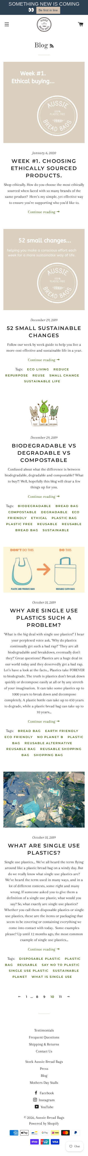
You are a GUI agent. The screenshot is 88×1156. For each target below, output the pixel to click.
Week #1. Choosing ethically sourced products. (44, 168)
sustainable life (42, 381)
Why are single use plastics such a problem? (44, 617)
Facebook (46, 1093)
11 (60, 997)
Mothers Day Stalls (44, 1082)
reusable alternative (48, 743)
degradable (54, 512)
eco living (38, 369)
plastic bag (64, 518)
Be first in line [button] (48, 10)
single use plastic (29, 970)
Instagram (46, 1100)
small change (64, 375)
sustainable (56, 530)
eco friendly (19, 737)
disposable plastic (39, 958)
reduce (61, 369)
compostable (22, 512)
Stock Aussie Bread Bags (44, 1061)
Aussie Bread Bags (50, 1117)
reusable (47, 524)
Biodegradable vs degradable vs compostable (44, 453)
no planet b (50, 737)
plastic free (19, 524)
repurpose (16, 375)
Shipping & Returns (44, 1044)
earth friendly (62, 731)
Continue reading (42, 212)
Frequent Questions (44, 1037)
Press (44, 1068)
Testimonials (44, 1030)
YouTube (46, 1107)
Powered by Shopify (44, 1123)
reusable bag (21, 749)
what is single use (52, 976)
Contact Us (44, 1051)
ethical (39, 518)
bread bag (67, 506)
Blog (44, 1075)
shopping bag (48, 755)
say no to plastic (61, 965)
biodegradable (34, 506)
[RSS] (52, 46)
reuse (38, 375)
